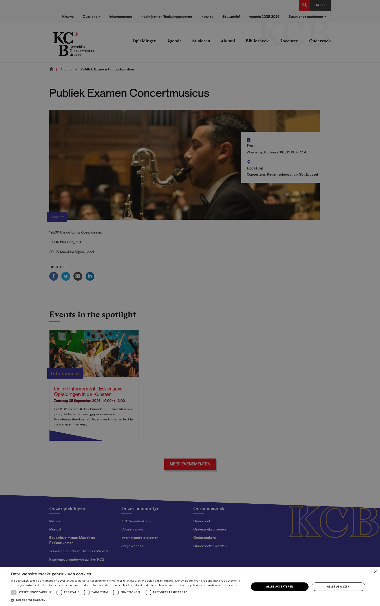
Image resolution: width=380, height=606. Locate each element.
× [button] (375, 572)
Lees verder (231, 585)
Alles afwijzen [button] (338, 586)
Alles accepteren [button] (279, 586)
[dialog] (190, 586)
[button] (126, 600)
